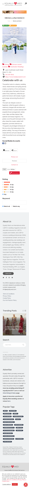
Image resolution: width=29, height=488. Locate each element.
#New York (19, 427)
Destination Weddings (17, 67)
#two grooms (7, 441)
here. (9, 401)
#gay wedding (7, 416)
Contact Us (14, 165)
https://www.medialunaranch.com (15, 77)
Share (14, 150)
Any (5, 194)
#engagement (7, 413)
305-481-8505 (9, 74)
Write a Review (15, 173)
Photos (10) (14, 157)
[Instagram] (5, 143)
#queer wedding (8, 433)
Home (9, 21)
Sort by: (10, 169)
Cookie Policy (7, 298)
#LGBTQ (18, 419)
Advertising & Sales (9, 393)
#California (13, 410)
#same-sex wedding (8, 438)
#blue (5, 410)
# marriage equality (9, 427)
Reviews (14, 161)
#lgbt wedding (18, 424)
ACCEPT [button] (15, 484)
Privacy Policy (7, 296)
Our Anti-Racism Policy (10, 300)
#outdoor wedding (9, 430)
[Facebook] (3, 143)
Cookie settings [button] (6, 484)
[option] (14, 324)
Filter (4, 169)
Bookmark (7, 150)
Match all (7, 206)
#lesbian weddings (8, 419)
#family (15, 413)
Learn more (8, 273)
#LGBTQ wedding (8, 424)
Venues (7, 64)
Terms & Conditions (8, 294)
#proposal (19, 430)
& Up (12, 184)
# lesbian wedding (18, 416)
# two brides (19, 438)
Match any (16, 206)
